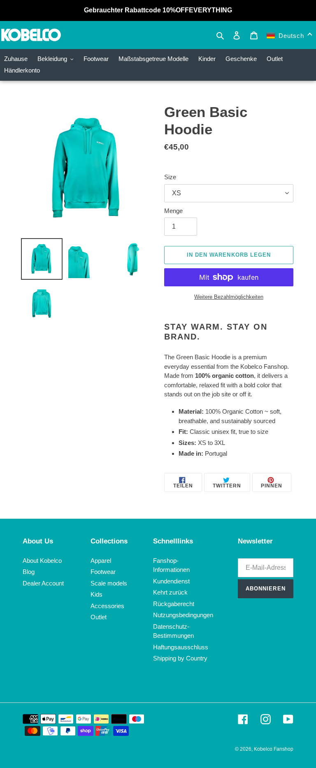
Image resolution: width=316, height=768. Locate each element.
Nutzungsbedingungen (183, 614)
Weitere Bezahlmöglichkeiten (228, 297)
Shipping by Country (180, 658)
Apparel (101, 560)
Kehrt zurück (170, 592)
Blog (29, 571)
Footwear (103, 571)
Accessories (107, 605)
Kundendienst (171, 581)
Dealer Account (43, 583)
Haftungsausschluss (180, 647)
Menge (173, 210)
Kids (96, 594)
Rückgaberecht (173, 603)
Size (170, 176)
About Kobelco (42, 560)
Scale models (109, 583)
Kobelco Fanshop (273, 749)
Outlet (99, 616)
